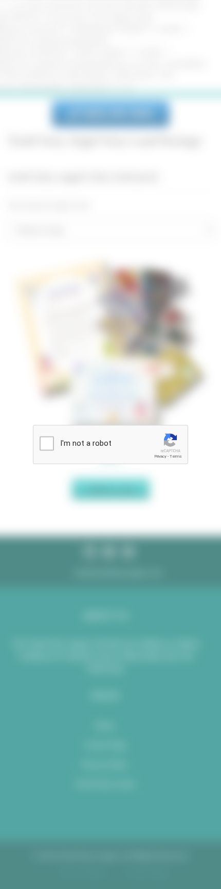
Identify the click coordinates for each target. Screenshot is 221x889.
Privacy (160, 456)
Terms (176, 456)
